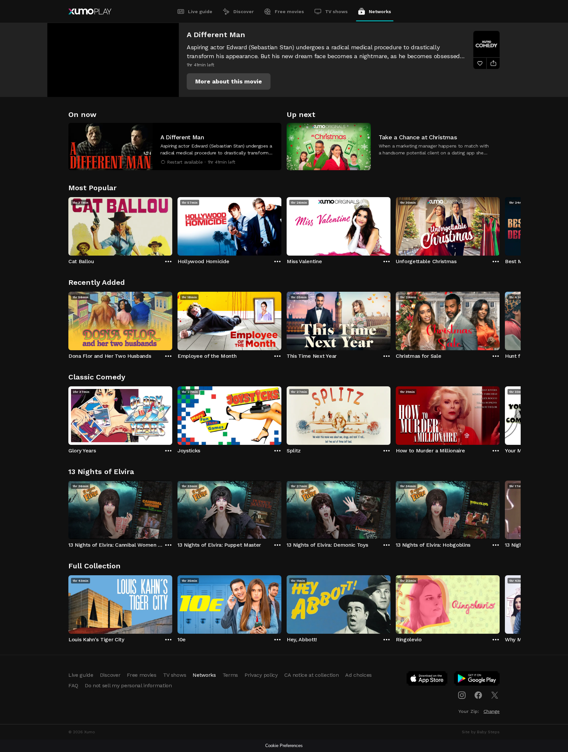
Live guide (200, 11)
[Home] (89, 11)
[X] (495, 695)
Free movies (289, 11)
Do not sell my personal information (128, 685)
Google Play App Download (477, 680)
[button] (229, 81)
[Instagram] (462, 695)
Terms (230, 675)
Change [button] (492, 711)
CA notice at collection (311, 675)
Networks (380, 11)
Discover (243, 11)
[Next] (500, 225)
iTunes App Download (427, 680)
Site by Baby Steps (481, 732)
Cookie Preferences (284, 745)
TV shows (336, 11)
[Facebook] (478, 695)
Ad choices (358, 675)
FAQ (73, 685)
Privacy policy (261, 675)
